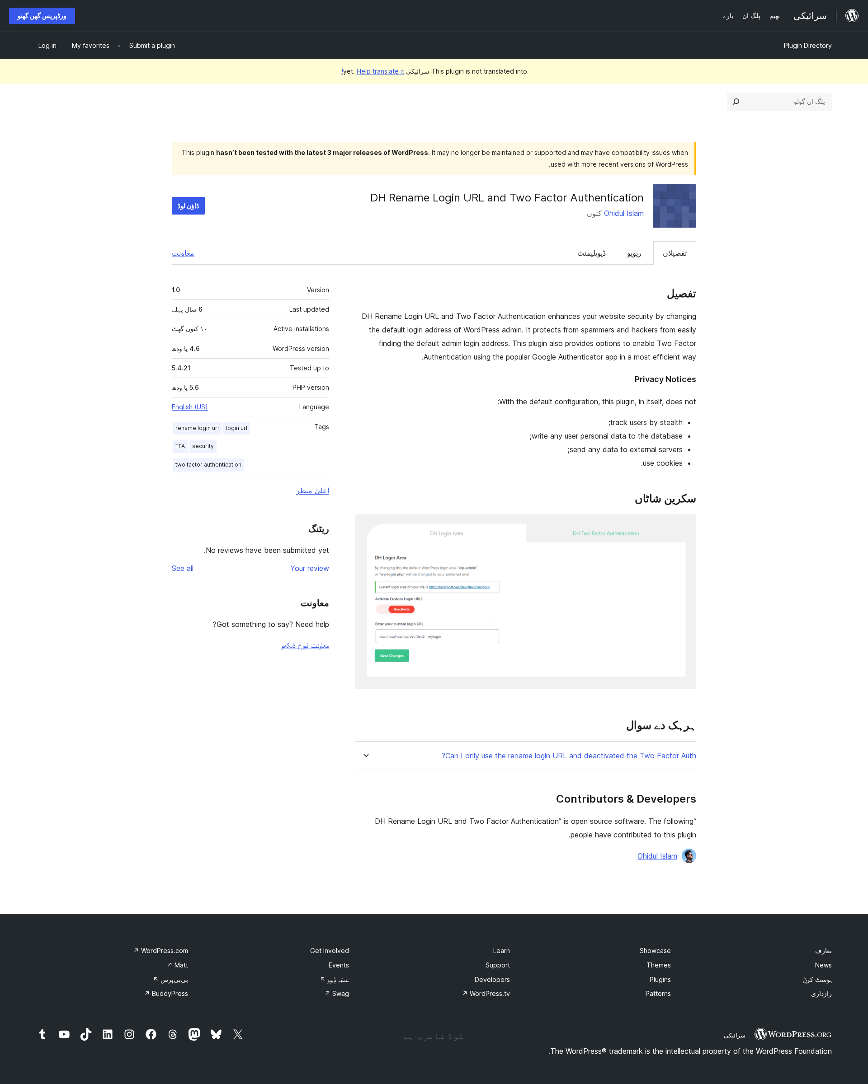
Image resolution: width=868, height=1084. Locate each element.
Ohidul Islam (624, 213)
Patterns (658, 993)
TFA (180, 446)
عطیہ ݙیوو (334, 979)
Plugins (660, 979)
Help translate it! (372, 71)
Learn (501, 950)
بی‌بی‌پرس (170, 979)
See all (182, 568)
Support (498, 965)
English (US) (190, 407)
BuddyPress (166, 993)
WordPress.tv (486, 993)
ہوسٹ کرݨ (817, 979)
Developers (492, 979)
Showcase (655, 950)
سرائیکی (734, 1035)
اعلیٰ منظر (312, 490)
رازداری (821, 993)
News (823, 965)
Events (339, 965)
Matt (177, 965)
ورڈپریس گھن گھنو (42, 15)
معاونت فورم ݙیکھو (305, 644)
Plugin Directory (808, 45)
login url (236, 428)
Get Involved (329, 950)
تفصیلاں (675, 252)
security (203, 446)
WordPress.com (160, 950)
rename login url (197, 428)
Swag (337, 993)
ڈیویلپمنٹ (591, 252)
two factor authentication (208, 464)
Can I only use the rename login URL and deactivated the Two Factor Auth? (569, 756)
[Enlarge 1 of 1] (684, 526)
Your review (309, 568)
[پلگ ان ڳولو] (736, 102)
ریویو (634, 252)
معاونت (183, 252)
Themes (658, 965)
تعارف (823, 950)
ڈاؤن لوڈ (188, 206)
